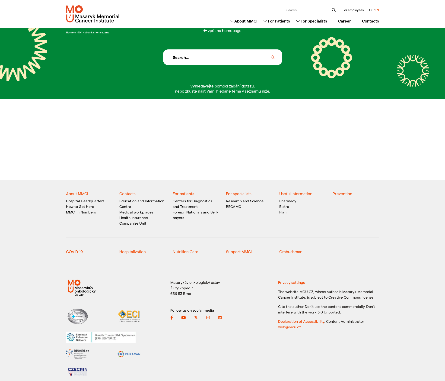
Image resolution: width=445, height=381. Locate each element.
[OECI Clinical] (128, 315)
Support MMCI (239, 251)
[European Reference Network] (101, 336)
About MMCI (245, 21)
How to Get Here (80, 206)
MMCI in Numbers (81, 212)
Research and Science (245, 201)
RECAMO (233, 206)
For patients (183, 193)
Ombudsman (290, 251)
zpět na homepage (224, 30)
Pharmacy (287, 201)
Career (344, 21)
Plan (282, 212)
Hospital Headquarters (85, 201)
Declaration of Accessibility (301, 321)
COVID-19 (74, 251)
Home (70, 32)
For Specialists (313, 21)
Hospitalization (132, 251)
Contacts (370, 21)
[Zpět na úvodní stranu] (102, 14)
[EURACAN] (128, 353)
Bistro (284, 206)
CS (371, 10)
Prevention (342, 193)
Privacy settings (291, 282)
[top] (434, 367)
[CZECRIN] (77, 371)
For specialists (238, 193)
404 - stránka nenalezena (93, 32)
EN (377, 10)
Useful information (295, 193)
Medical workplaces (136, 212)
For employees (353, 10)
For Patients (278, 21)
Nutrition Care (185, 251)
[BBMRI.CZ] (77, 353)
